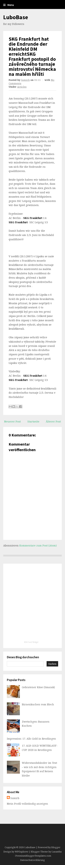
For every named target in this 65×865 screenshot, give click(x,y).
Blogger (55, 847)
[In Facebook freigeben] (20, 406)
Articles (22, 86)
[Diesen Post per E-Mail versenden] (10, 406)
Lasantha (57, 851)
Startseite (33, 421)
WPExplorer (21, 851)
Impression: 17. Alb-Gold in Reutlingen (31, 738)
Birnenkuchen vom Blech (38, 704)
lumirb (25, 80)
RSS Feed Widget (31, 642)
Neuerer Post (12, 421)
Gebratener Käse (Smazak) (38, 687)
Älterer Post (53, 421)
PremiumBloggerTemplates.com (33, 855)
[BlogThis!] (14, 406)
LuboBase (15, 17)
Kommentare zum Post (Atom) (38, 545)
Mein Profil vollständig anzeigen (27, 803)
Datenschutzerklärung (32, 860)
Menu (10, 5)
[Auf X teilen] (17, 406)
